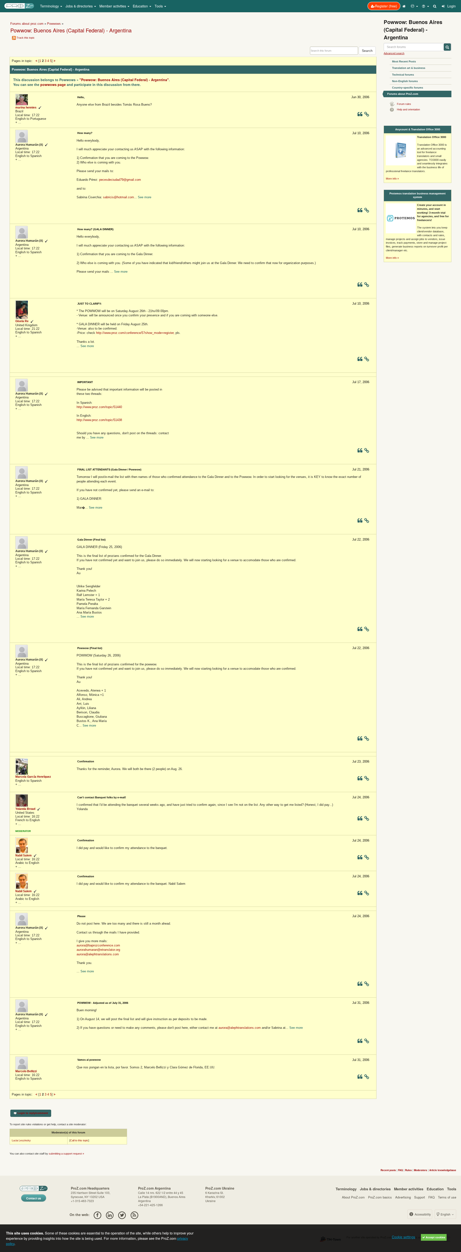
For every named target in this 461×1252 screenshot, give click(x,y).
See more (144, 197)
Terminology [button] (50, 6)
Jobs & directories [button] (80, 6)
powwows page (53, 84)
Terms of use (447, 1197)
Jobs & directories (375, 1189)
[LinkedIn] (109, 1214)
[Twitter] (122, 1214)
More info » (392, 178)
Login (451, 6)
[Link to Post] (366, 115)
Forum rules (404, 103)
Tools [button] (159, 6)
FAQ (431, 1197)
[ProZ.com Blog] (134, 1214)
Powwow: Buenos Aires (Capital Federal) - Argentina (71, 30)
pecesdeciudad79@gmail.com (120, 179)
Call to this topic (79, 1140)
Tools (451, 1189)
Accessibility (422, 1214)
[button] (414, 6)
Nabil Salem (23, 855)
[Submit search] (447, 47)
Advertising (403, 1197)
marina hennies (25, 107)
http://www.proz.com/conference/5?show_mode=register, (135, 333)
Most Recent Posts (404, 61)
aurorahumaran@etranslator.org (98, 949)
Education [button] (141, 6)
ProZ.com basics (380, 1197)
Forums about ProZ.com (402, 93)
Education (435, 1189)
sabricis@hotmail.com (118, 197)
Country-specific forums (407, 87)
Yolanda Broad (25, 809)
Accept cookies (435, 1237)
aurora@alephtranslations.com (98, 954)
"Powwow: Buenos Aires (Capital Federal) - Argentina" (124, 79)
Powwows (54, 23)
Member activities (408, 1189)
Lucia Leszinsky (21, 1140)
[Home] (404, 6)
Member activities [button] (113, 6)
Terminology (346, 1189)
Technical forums (403, 74)
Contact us (33, 1198)
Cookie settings (403, 1236)
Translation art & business (408, 67)
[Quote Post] (360, 115)
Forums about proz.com (26, 23)
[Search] (435, 6)
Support (419, 1197)
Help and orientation (408, 109)
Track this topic (26, 37)
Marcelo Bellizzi (26, 1071)
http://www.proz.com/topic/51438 (99, 420)
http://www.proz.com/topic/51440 (99, 407)
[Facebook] (97, 1214)
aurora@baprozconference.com (98, 945)
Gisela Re (22, 321)
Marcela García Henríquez (33, 776)
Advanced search (394, 53)
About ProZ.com (353, 1197)
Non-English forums (405, 81)
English (445, 1214)
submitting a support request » (66, 1153)
